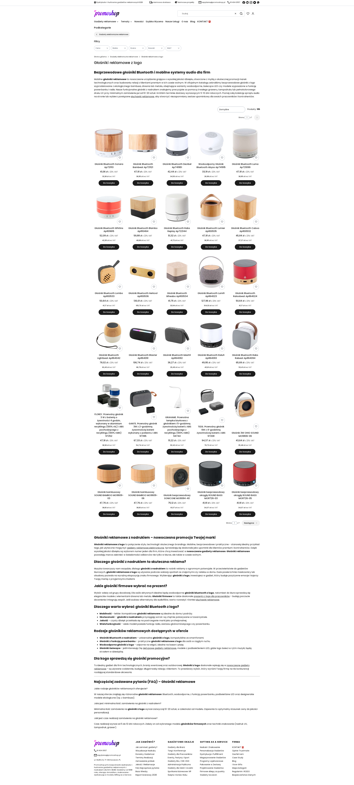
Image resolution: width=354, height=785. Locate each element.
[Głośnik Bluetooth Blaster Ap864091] (143, 335)
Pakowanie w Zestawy (210, 764)
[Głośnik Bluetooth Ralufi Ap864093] (211, 335)
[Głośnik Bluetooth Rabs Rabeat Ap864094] (245, 336)
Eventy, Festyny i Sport (178, 757)
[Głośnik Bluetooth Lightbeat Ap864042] (109, 336)
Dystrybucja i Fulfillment (211, 754)
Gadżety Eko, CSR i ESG (178, 761)
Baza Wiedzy (142, 771)
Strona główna (100, 56)
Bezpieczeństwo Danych (244, 775)
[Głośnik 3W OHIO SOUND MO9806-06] (245, 405)
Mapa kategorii (239, 768)
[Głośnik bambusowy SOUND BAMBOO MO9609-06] (143, 474)
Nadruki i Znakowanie (210, 747)
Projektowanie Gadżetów (212, 768)
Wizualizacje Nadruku (146, 750)
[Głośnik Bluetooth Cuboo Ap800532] (245, 207)
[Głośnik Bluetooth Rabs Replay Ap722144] (177, 208)
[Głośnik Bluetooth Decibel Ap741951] (177, 143)
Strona (241, 117)
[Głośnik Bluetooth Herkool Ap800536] (143, 272)
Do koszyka (109, 183)
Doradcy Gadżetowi (145, 754)
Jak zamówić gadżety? (146, 747)
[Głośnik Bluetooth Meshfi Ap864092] (177, 335)
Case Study (237, 757)
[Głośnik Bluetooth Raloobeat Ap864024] (245, 272)
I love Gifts (237, 764)
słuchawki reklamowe (142, 96)
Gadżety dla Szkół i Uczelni (180, 768)
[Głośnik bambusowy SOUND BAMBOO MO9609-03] (109, 474)
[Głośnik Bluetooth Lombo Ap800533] (109, 272)
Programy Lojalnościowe (211, 761)
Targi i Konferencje (177, 750)
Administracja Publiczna (179, 764)
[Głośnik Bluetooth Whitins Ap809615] (109, 207)
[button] (241, 13)
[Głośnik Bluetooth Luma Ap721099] (245, 144)
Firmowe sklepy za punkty (212, 771)
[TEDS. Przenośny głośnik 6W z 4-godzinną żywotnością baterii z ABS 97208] (211, 402)
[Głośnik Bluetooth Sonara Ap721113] (109, 143)
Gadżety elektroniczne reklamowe (113, 34)
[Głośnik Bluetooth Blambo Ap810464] (143, 208)
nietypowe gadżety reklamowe (159, 648)
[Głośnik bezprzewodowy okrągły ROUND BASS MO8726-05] (245, 474)
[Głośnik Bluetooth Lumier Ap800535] (211, 207)
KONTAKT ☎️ (238, 747)
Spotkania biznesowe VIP (179, 771)
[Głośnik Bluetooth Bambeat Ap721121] (143, 144)
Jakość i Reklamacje (145, 764)
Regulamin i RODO (241, 771)
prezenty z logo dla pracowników (212, 596)
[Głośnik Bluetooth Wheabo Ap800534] (177, 272)
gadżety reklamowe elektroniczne (145, 547)
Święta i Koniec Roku (177, 775)
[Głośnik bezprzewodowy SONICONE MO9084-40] (177, 475)
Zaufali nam (238, 754)
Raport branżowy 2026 (146, 775)
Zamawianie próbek (145, 761)
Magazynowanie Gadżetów (213, 757)
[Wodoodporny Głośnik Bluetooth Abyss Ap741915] (211, 143)
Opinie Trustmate (240, 750)
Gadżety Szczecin (208, 775)
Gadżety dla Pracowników (180, 754)
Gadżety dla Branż (176, 747)
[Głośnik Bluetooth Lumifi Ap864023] (211, 272)
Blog (234, 761)
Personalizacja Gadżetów (212, 750)
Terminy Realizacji (144, 757)
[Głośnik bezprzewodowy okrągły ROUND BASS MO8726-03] (211, 474)
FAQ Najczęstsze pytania (147, 768)
